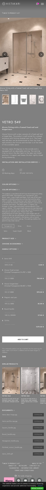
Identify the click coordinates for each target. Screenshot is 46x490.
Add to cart (23, 339)
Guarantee (14, 468)
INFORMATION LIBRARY (30, 468)
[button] (21, 162)
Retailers (23, 465)
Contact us (35, 465)
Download (38, 414)
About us (12, 465)
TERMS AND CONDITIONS (24, 470)
